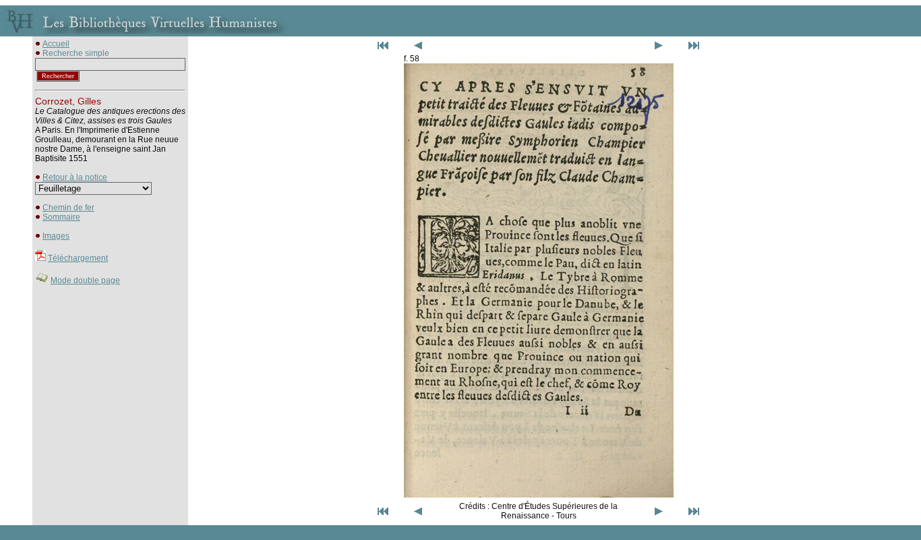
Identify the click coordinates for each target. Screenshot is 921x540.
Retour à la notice (74, 177)
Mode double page (85, 280)
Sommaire (61, 217)
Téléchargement (78, 258)
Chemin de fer (68, 207)
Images (55, 236)
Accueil (55, 44)
